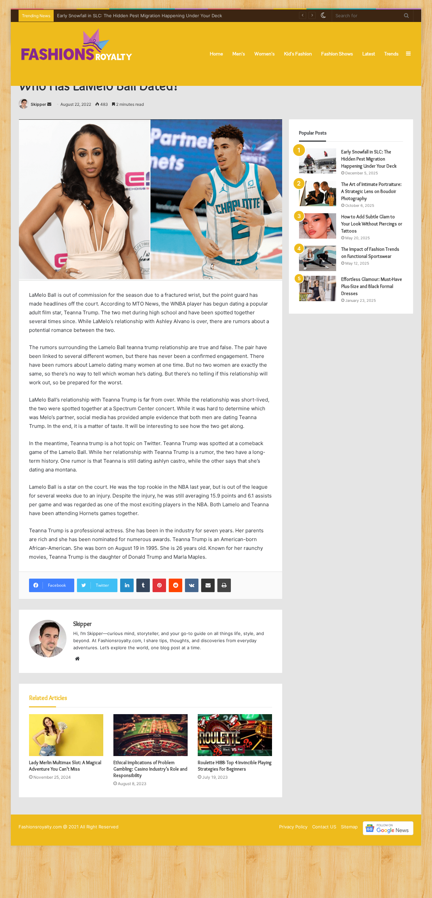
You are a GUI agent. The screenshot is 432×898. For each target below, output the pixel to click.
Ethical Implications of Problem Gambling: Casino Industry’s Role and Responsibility (150, 768)
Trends (391, 54)
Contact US (324, 826)
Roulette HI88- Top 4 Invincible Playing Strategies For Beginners (235, 765)
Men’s (239, 54)
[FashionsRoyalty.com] (77, 53)
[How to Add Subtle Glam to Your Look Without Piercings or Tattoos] (317, 226)
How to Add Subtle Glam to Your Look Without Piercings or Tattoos (371, 224)
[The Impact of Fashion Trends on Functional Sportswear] (317, 258)
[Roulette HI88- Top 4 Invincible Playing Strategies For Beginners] (235, 735)
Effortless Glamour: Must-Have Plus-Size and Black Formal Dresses (371, 286)
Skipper (38, 104)
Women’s (264, 54)
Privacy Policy (293, 826)
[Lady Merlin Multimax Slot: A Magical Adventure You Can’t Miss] (66, 735)
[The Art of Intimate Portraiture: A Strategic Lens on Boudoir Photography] (317, 193)
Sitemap (349, 826)
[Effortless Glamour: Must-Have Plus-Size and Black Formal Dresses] (317, 288)
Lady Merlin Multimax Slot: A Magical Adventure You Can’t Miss (65, 765)
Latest (368, 54)
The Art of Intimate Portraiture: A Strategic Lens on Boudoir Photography (371, 191)
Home (216, 54)
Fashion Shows (337, 54)
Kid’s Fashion (298, 54)
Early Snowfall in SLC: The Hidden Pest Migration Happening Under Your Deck (369, 159)
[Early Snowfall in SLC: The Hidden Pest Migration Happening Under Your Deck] (317, 161)
